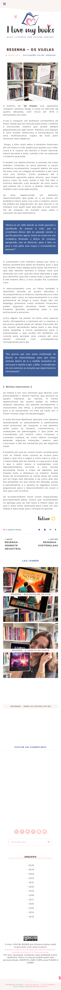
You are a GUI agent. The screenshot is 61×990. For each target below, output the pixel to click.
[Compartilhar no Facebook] (45, 530)
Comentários (13, 530)
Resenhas (51, 55)
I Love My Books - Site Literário (39, 985)
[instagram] (16, 831)
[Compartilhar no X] (39, 530)
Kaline (40, 55)
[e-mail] (44, 831)
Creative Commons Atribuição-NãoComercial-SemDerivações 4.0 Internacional (30, 951)
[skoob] (39, 831)
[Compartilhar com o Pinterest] (50, 530)
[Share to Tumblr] (55, 530)
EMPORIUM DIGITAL (39, 987)
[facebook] (22, 831)
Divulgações (29, 55)
